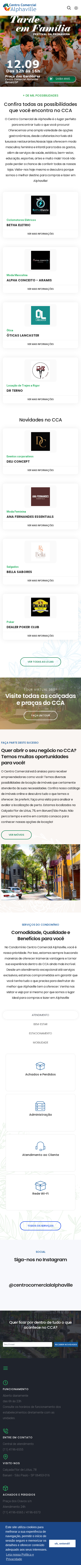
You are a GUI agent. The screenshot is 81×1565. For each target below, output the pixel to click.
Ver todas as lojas (40, 662)
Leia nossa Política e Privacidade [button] (20, 1557)
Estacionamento (40, 1033)
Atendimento (40, 1015)
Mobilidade (40, 1042)
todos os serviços (40, 1226)
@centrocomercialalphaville (41, 1285)
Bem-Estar (40, 1024)
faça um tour (40, 715)
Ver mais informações (40, 233)
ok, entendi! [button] (62, 1543)
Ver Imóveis (16, 835)
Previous (3, 47)
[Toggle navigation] (76, 8)
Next (77, 47)
